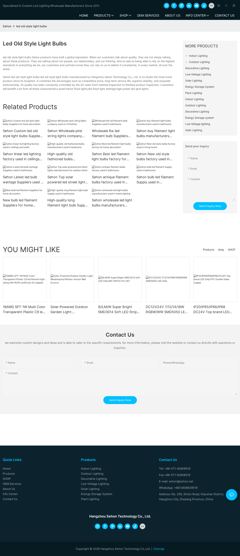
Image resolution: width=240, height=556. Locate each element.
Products (208, 249)
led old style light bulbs (31, 26)
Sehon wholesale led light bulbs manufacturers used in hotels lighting (112, 203)
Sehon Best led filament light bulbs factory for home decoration (111, 157)
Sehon (7, 26)
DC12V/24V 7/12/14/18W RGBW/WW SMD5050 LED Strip (166, 309)
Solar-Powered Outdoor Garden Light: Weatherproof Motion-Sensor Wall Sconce (69, 309)
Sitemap (158, 549)
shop (221, 249)
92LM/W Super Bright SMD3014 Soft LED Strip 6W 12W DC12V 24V (117, 309)
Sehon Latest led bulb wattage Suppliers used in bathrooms (23, 180)
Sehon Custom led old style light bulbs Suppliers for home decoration (23, 133)
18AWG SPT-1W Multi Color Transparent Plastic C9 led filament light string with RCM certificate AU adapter (24, 309)
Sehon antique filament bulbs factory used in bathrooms (110, 180)
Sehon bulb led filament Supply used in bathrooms (155, 180)
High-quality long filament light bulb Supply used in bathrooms (67, 203)
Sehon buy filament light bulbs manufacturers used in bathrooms (155, 133)
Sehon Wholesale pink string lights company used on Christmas (64, 133)
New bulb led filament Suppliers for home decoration (20, 203)
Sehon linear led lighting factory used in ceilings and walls (22, 157)
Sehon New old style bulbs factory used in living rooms (153, 157)
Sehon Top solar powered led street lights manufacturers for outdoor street (67, 180)
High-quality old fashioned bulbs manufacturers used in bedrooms (65, 157)
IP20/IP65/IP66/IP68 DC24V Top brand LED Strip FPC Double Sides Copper (211, 309)
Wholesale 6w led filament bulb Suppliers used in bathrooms (110, 133)
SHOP (231, 249)
